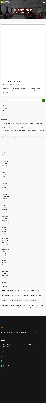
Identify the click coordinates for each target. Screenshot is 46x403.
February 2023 (5, 238)
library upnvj (33, 297)
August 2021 (4, 277)
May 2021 (4, 282)
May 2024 (4, 205)
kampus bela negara (18, 295)
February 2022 (5, 264)
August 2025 (4, 172)
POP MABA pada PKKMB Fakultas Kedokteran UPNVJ (13, 127)
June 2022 (4, 255)
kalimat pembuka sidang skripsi (7, 295)
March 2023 (4, 236)
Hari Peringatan (5, 112)
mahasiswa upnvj (12, 300)
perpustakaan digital (5, 302)
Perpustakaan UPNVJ (35, 302)
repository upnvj (18, 305)
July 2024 (4, 200)
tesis (42, 305)
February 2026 (5, 159)
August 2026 (4, 145)
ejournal (32, 290)
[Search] (43, 100)
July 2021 (4, 280)
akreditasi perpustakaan (11, 290)
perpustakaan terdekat (25, 302)
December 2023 (5, 216)
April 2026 (4, 154)
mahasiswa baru (4, 300)
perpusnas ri (26, 300)
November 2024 (5, 192)
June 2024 (4, 203)
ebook (28, 290)
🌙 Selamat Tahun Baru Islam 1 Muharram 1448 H (12, 137)
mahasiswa (39, 297)
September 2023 (5, 222)
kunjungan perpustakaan (9, 297)
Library (27, 297)
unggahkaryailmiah (15, 307)
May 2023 (4, 231)
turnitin (8, 307)
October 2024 (4, 194)
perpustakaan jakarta (15, 302)
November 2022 (5, 244)
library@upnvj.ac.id (6, 351)
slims (33, 305)
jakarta (37, 290)
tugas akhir (4, 307)
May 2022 (4, 258)
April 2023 (4, 233)
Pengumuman (5, 115)
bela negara (20, 290)
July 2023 (4, 227)
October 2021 (4, 273)
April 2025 (4, 181)
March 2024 (4, 209)
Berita (20, 84)
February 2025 (5, 185)
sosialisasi (37, 305)
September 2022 (5, 249)
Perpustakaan (33, 300)
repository (12, 305)
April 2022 (4, 260)
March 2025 (4, 183)
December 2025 (5, 163)
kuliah (3, 297)
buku (24, 290)
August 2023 (4, 225)
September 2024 (5, 196)
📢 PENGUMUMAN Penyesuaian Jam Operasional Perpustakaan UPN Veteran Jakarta (19, 135)
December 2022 (5, 242)
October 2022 (4, 247)
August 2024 (4, 198)
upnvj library (36, 307)
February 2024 (5, 211)
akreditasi (3, 290)
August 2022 (4, 251)
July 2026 (4, 148)
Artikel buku (4, 108)
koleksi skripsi (38, 295)
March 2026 (4, 156)
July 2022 (4, 253)
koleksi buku (32, 295)
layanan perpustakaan (20, 297)
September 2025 (5, 170)
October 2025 (4, 167)
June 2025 (4, 176)
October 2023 (4, 220)
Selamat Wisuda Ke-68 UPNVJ (13, 82)
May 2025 (4, 178)
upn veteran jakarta (24, 307)
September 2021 (5, 275)
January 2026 (5, 161)
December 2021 (5, 269)
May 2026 (4, 152)
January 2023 (5, 240)
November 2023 (5, 218)
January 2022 (5, 266)
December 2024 (5, 189)
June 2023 (4, 229)
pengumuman (19, 300)
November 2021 (5, 271)
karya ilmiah (26, 295)
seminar (24, 305)
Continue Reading (7, 92)
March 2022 (4, 262)
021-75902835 (6, 348)
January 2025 (5, 187)
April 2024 (4, 207)
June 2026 (4, 150)
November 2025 (5, 165)
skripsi (29, 305)
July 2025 (4, 174)
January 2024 (5, 214)
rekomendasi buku (5, 305)
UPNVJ (31, 307)
